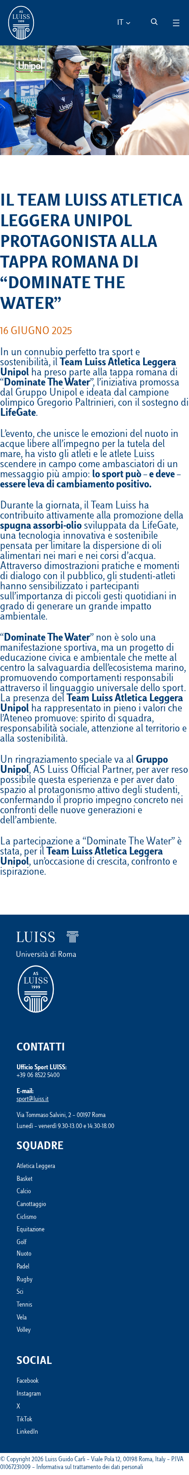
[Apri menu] (176, 22)
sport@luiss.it (33, 1099)
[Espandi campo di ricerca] (154, 21)
